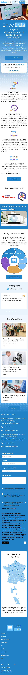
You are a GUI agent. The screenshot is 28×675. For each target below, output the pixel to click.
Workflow (3, 636)
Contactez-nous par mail (11, 430)
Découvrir (14, 408)
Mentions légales (5, 667)
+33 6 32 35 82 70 (9, 427)
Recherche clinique (14, 277)
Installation (4, 642)
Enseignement (5, 655)
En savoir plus (14, 179)
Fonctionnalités (5, 639)
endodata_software (15, 289)
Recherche (4, 652)
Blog (2, 658)
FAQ (2, 645)
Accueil (3, 633)
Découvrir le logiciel (14, 57)
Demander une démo (22, 2)
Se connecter (15, 2)
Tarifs (2, 649)
